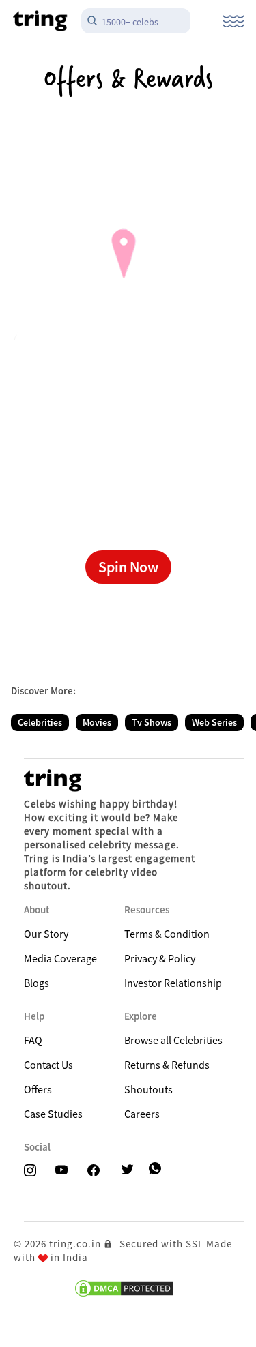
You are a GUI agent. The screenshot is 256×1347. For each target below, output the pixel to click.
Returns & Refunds (167, 1064)
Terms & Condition (167, 934)
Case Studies (53, 1114)
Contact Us (48, 1064)
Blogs (36, 983)
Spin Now (128, 566)
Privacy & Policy (159, 958)
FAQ (33, 1040)
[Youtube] (65, 1171)
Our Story (46, 934)
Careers (142, 1114)
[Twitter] (132, 1171)
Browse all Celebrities (173, 1040)
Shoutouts (148, 1089)
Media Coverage (60, 958)
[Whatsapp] (156, 1168)
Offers (38, 1089)
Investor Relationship (173, 983)
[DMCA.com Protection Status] (124, 1288)
